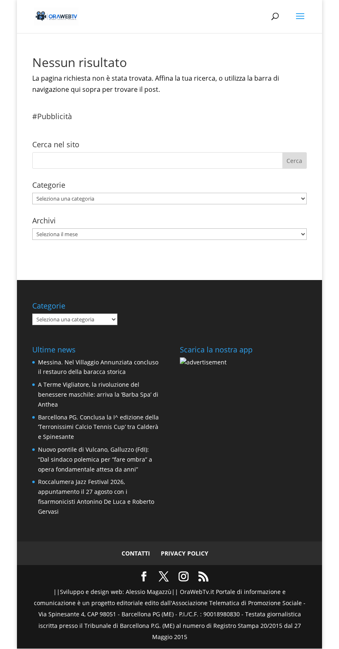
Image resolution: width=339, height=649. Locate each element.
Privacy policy (184, 553)
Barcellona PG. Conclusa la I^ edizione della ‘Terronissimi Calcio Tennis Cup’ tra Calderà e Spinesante (98, 427)
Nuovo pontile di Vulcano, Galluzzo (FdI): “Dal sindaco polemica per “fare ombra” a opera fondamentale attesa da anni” (95, 459)
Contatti (136, 553)
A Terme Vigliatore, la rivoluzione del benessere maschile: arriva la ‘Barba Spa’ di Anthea (98, 394)
